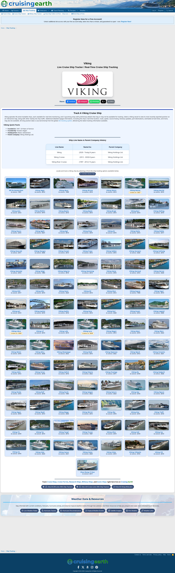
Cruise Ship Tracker (20, 14)
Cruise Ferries (63, 482)
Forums (16, 10)
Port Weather (132, 510)
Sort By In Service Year (88, 174)
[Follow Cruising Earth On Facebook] (78, 568)
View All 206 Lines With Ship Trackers (60, 487)
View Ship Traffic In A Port (53, 14)
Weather (82, 10)
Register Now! (126, 21)
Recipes (73, 10)
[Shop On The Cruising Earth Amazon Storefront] (87, 568)
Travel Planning (58, 10)
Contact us (138, 554)
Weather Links (148, 510)
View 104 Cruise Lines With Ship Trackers (95, 487)
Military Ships (87, 482)
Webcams (43, 10)
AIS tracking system (65, 121)
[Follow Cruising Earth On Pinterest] (96, 568)
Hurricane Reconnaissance (72, 510)
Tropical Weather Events (96, 510)
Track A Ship (7, 14)
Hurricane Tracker (50, 510)
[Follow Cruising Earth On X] (83, 568)
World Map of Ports (79, 14)
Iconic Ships (102, 482)
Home (6, 10)
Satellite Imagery (116, 510)
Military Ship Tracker (35, 14)
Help (164, 554)
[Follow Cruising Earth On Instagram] (92, 568)
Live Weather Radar (30, 510)
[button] (20, 10)
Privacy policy (157, 554)
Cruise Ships (52, 482)
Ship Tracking (30, 10)
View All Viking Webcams (124, 487)
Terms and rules (147, 554)
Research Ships (75, 482)
